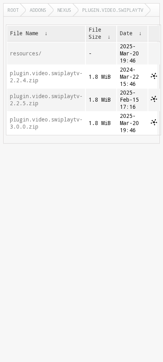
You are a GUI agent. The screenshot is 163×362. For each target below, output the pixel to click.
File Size (95, 33)
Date (126, 33)
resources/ (26, 53)
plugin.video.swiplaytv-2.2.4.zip (46, 77)
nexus (64, 10)
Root (13, 10)
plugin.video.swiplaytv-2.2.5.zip (46, 100)
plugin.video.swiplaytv (112, 10)
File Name (24, 33)
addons (38, 10)
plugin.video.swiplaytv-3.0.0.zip (46, 123)
